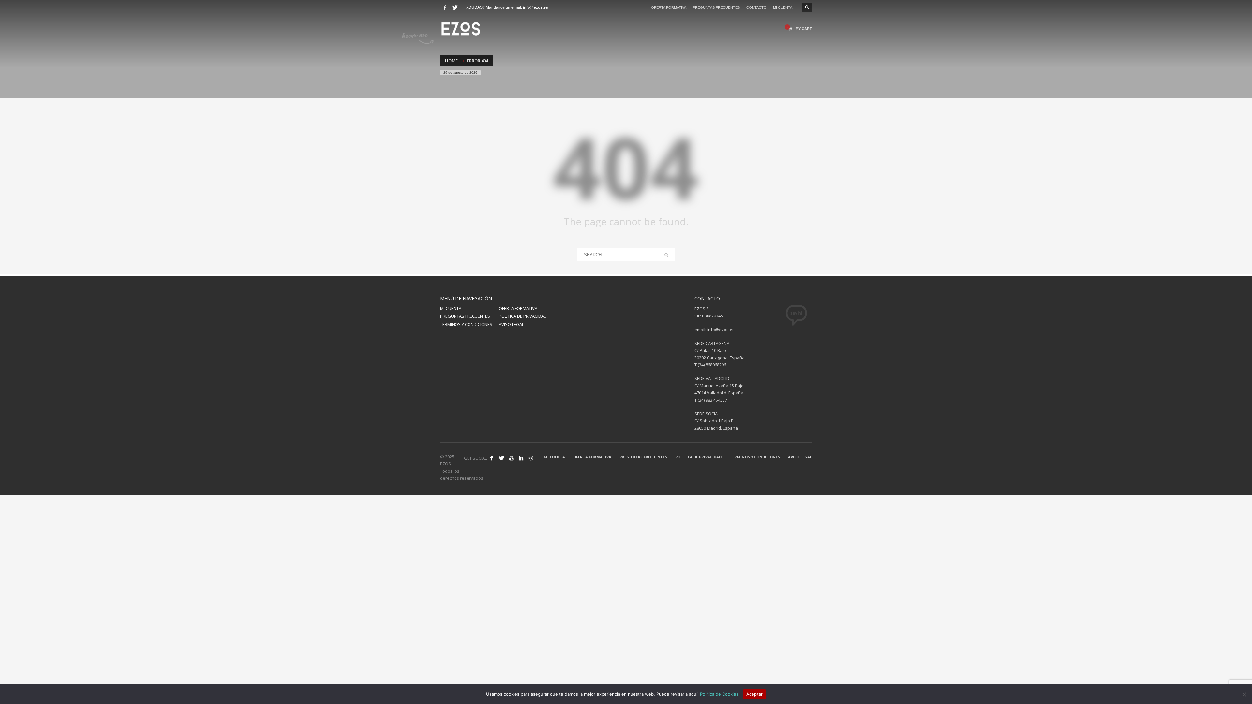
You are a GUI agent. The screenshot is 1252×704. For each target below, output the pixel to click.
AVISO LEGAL (511, 324)
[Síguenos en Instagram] (531, 458)
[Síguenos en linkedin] (521, 458)
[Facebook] (445, 7)
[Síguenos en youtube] (511, 458)
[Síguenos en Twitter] (501, 458)
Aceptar (754, 694)
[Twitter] (455, 7)
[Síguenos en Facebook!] (492, 458)
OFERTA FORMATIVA (668, 7)
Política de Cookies (719, 694)
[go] (666, 255)
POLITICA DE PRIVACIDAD (523, 316)
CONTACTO (756, 7)
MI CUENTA (782, 7)
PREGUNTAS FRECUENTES (716, 7)
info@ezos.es (535, 7)
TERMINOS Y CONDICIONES (466, 324)
